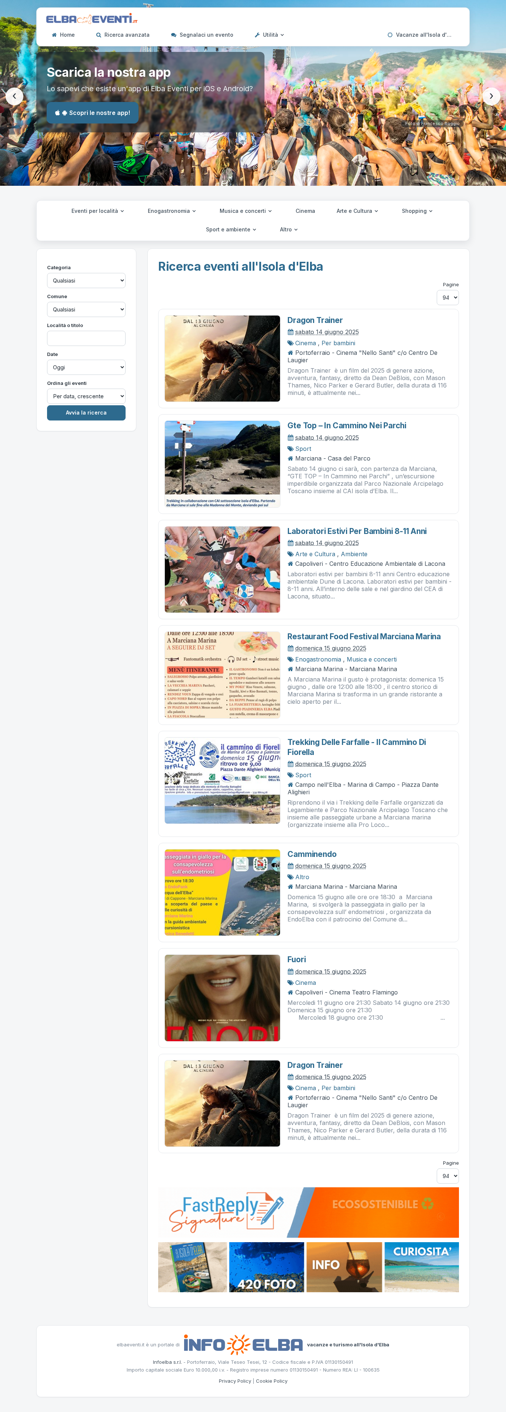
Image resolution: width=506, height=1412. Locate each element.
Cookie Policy (271, 1381)
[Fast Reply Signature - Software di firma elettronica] (308, 1211)
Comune (57, 296)
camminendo (311, 854)
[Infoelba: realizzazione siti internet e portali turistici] (243, 1344)
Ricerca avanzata (126, 35)
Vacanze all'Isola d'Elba (426, 35)
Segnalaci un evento (205, 35)
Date (52, 354)
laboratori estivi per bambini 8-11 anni (357, 531)
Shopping (415, 211)
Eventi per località (95, 211)
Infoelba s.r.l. (167, 1362)
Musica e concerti (243, 211)
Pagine (451, 284)
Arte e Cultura (355, 211)
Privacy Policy (235, 1381)
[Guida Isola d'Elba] (308, 1266)
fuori (296, 959)
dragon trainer (315, 320)
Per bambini (338, 343)
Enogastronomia (170, 211)
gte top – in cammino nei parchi (346, 425)
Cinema (305, 211)
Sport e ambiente (229, 229)
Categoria (59, 267)
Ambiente (354, 554)
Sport (303, 448)
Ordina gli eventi (67, 383)
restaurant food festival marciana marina (364, 636)
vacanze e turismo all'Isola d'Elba (348, 1344)
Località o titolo (65, 325)
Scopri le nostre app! (99, 112)
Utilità (271, 35)
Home (67, 35)
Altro (286, 229)
